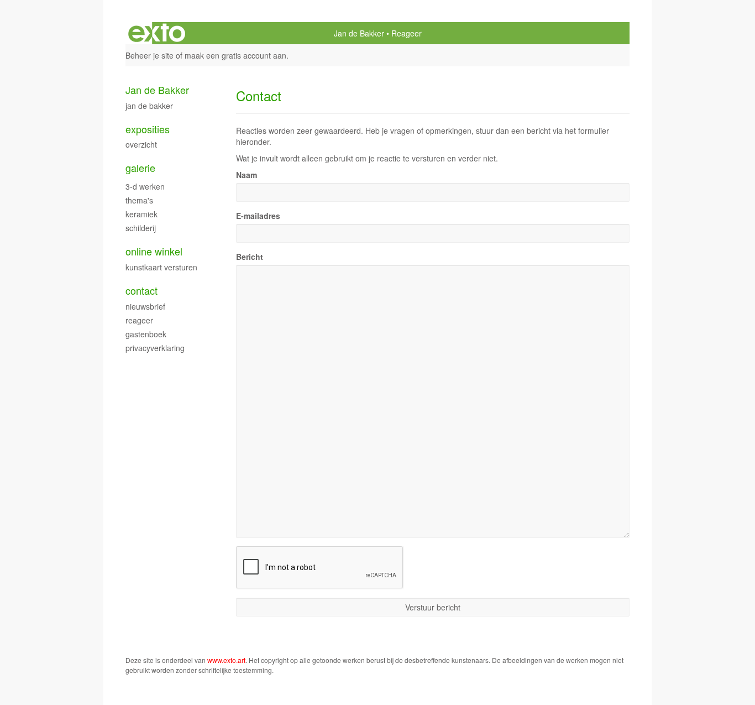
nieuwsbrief (145, 306)
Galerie (140, 168)
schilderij (140, 227)
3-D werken (145, 186)
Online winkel (153, 251)
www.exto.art (226, 660)
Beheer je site (149, 55)
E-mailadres (258, 215)
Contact (141, 290)
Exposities (147, 129)
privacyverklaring (155, 347)
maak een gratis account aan (235, 55)
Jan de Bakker (359, 33)
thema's (139, 200)
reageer (139, 320)
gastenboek (145, 334)
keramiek (141, 214)
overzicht (141, 144)
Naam (246, 174)
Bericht (249, 256)
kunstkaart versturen (161, 267)
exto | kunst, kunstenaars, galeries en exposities (156, 33)
